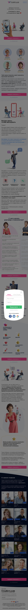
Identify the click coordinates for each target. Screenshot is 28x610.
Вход (9, 294)
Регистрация (16, 294)
